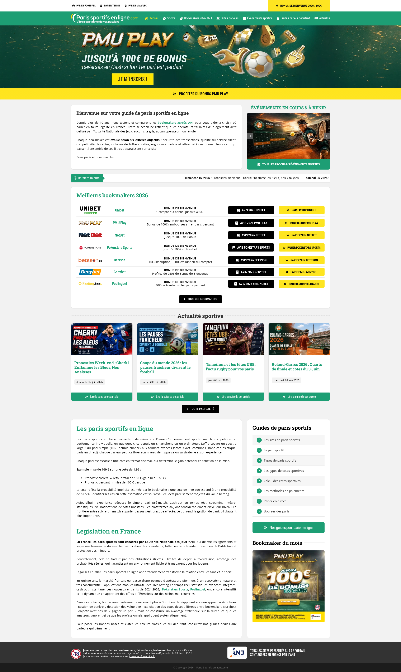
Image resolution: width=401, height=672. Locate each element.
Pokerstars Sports (119, 247)
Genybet (120, 272)
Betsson (119, 260)
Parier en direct (275, 501)
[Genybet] (90, 270)
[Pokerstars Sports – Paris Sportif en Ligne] (90, 245)
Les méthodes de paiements (284, 491)
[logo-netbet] (90, 233)
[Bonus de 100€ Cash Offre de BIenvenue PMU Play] (289, 552)
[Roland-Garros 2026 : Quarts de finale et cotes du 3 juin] (299, 324)
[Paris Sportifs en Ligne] (104, 15)
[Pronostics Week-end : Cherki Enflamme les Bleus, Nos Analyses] (101, 324)
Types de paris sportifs (280, 460)
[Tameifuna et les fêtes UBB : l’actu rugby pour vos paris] (233, 324)
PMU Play (119, 222)
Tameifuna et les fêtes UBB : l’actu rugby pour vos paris (231, 366)
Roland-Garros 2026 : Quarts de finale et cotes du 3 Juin (297, 366)
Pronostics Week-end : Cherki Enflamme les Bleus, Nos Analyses (198, 178)
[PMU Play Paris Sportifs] (90, 220)
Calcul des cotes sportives (282, 481)
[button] (250, 136)
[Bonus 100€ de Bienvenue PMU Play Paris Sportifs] (200, 27)
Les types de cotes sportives (284, 470)
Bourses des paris (276, 511)
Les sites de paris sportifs (282, 440)
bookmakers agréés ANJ (176, 123)
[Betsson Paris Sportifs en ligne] (90, 257)
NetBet (119, 235)
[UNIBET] (90, 207)
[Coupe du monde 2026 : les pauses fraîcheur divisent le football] (167, 324)
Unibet (119, 210)
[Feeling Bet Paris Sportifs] (90, 281)
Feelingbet (119, 283)
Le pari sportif (274, 450)
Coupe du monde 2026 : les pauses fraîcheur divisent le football (317, 178)
